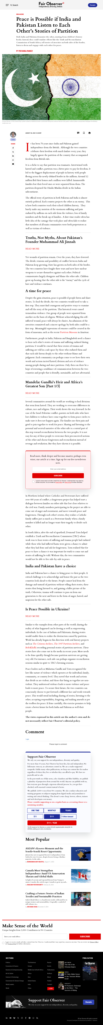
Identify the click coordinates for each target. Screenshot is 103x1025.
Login (27, 739)
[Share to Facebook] (13, 148)
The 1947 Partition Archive (67, 643)
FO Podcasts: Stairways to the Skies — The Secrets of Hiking (73, 988)
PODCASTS (68, 983)
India (29, 984)
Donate (88, 1002)
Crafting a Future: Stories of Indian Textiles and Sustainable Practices (44, 895)
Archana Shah (32, 907)
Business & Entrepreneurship (14, 970)
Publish (49, 981)
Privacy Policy (58, 482)
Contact (49, 984)
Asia (29, 977)
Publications (51, 970)
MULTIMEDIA (68, 962)
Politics (8, 962)
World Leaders (10, 984)
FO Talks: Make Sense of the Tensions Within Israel (72, 976)
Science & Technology (12, 977)
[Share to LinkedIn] (13, 156)
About (49, 977)
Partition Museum (68, 332)
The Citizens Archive (43, 643)
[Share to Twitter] (13, 152)
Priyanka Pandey (26, 51)
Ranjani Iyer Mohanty (35, 885)
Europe (30, 966)
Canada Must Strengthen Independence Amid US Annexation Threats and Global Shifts (45, 873)
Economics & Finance (12, 966)
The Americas (32, 962)
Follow (13, 139)
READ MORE (32, 248)
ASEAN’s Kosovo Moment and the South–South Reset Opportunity (44, 850)
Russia (49, 962)
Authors (49, 973)
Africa (29, 973)
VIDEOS (66, 972)
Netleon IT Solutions (92, 1020)
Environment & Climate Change (15, 981)
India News (20, 14)
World (7, 988)
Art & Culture (9, 973)
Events (49, 966)
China (29, 988)
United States (32, 981)
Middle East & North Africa (35, 970)
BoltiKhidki (31, 647)
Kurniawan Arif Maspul (35, 862)
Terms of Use (68, 482)
